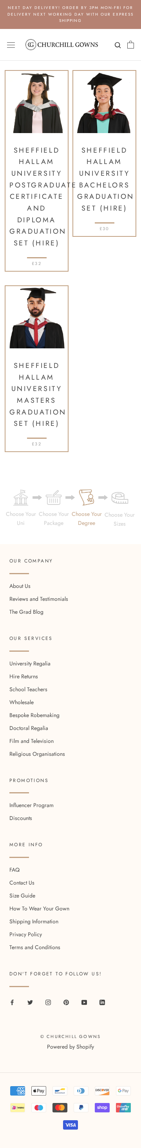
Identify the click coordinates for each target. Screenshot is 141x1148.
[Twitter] (30, 1001)
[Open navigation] (11, 44)
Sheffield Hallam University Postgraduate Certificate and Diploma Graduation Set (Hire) (43, 197)
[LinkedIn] (102, 1001)
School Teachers (28, 689)
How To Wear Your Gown (39, 908)
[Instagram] (48, 1001)
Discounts (20, 818)
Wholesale (21, 702)
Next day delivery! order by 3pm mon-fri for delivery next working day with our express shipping (70, 14)
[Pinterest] (66, 1001)
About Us (20, 586)
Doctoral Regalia (28, 728)
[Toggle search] (116, 47)
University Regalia (30, 663)
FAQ (14, 870)
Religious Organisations (37, 754)
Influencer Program (31, 805)
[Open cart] (130, 45)
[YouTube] (84, 1001)
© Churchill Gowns (70, 1036)
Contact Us (21, 883)
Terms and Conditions (34, 947)
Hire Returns (23, 676)
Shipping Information (33, 921)
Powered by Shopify (70, 1047)
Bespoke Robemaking (34, 715)
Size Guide (22, 895)
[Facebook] (12, 1001)
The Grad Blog (26, 612)
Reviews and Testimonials (38, 599)
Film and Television (31, 741)
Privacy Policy (25, 934)
